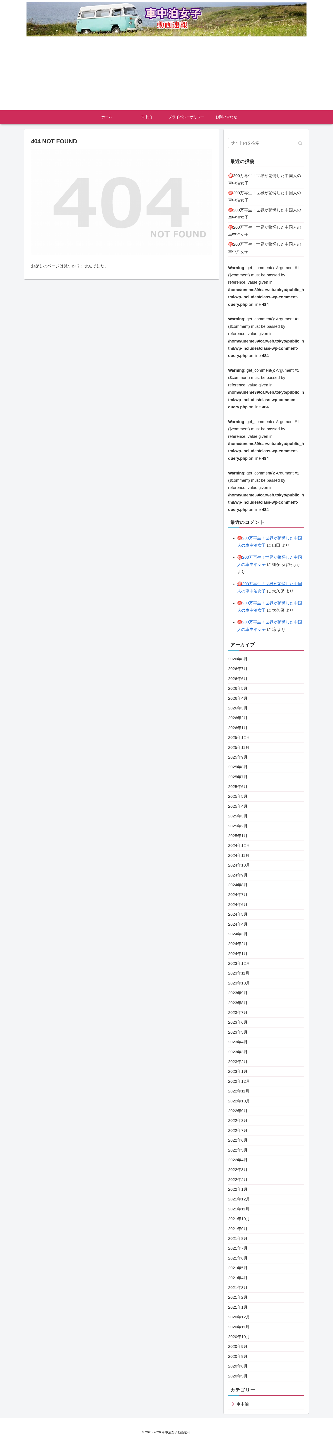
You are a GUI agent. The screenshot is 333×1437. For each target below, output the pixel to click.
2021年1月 (238, 1307)
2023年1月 (238, 1071)
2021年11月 (238, 1209)
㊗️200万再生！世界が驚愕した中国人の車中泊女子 (264, 179)
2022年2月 (238, 1179)
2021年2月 (238, 1297)
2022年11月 (238, 1091)
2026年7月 (238, 668)
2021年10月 (239, 1219)
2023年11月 (238, 973)
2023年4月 (238, 1042)
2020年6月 (238, 1366)
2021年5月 (238, 1268)
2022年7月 (238, 1130)
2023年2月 (238, 1061)
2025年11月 (238, 747)
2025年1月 (238, 835)
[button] (300, 143)
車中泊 (242, 1404)
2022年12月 (239, 1081)
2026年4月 (238, 698)
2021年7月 (238, 1248)
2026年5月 (238, 688)
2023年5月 (238, 1032)
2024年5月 (238, 914)
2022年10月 (239, 1101)
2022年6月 (238, 1140)
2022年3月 (238, 1169)
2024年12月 (239, 845)
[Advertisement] (166, 76)
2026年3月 (238, 708)
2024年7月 (238, 894)
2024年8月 (238, 885)
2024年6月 (238, 904)
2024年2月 (238, 943)
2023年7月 (238, 1012)
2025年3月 (238, 816)
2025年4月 (238, 806)
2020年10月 (239, 1336)
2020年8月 (238, 1356)
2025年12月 (239, 737)
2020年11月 (238, 1327)
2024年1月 (238, 953)
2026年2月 (238, 718)
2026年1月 (238, 728)
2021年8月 (238, 1238)
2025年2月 (238, 826)
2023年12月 (239, 963)
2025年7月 (238, 777)
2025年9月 (238, 757)
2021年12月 (239, 1199)
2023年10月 (239, 983)
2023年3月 (238, 1052)
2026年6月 (238, 678)
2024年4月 (238, 924)
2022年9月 (238, 1111)
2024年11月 (238, 855)
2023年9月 (238, 993)
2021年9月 (238, 1228)
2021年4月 (238, 1278)
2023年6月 (238, 1022)
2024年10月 (239, 865)
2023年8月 (238, 1003)
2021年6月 (238, 1258)
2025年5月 (238, 796)
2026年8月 (238, 659)
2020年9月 (238, 1346)
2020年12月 (239, 1317)
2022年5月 (238, 1150)
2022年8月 (238, 1120)
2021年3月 (238, 1287)
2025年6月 (238, 786)
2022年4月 (238, 1160)
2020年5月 (238, 1376)
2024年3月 (238, 934)
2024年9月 (238, 875)
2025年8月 (238, 767)
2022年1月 (238, 1189)
